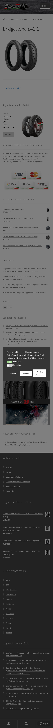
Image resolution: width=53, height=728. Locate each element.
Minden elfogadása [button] (39, 373)
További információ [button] (36, 358)
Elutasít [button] (13, 373)
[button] (9, 362)
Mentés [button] (26, 373)
